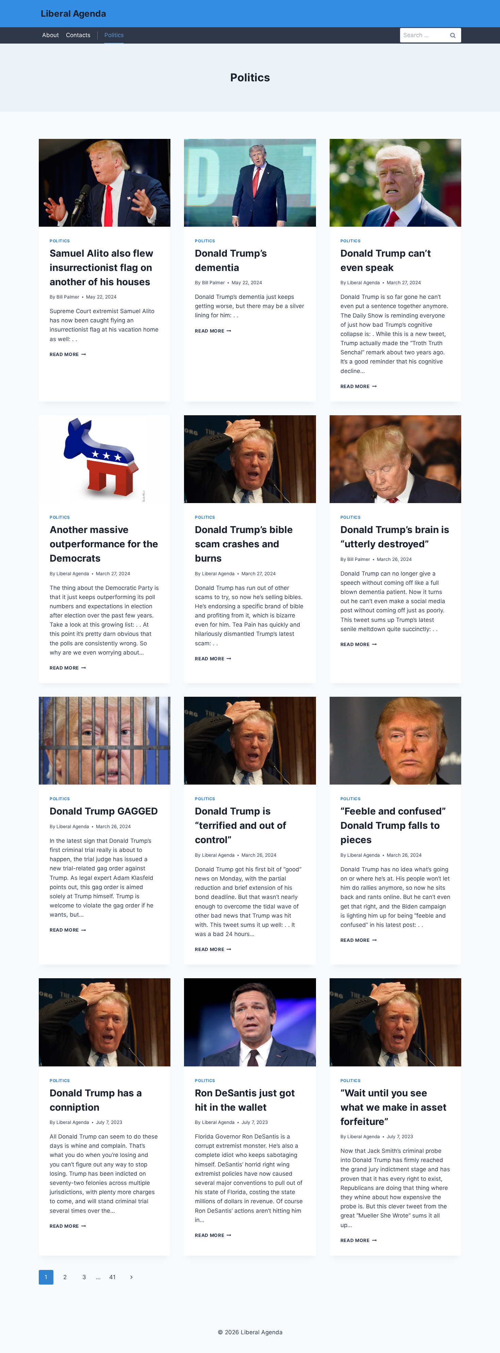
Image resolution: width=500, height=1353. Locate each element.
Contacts (78, 35)
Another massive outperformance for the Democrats (104, 544)
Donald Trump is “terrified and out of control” (240, 825)
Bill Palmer (67, 297)
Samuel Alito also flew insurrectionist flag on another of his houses (101, 267)
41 (112, 1277)
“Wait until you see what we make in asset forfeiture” (393, 1107)
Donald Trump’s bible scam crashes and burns (244, 544)
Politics (114, 35)
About (50, 35)
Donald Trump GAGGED (104, 811)
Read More (68, 354)
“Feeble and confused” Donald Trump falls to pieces (393, 825)
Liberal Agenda (363, 282)
